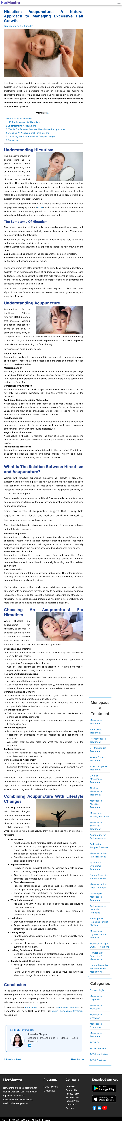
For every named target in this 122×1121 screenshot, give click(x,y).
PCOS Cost (95, 1042)
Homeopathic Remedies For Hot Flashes (99, 921)
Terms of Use (72, 1097)
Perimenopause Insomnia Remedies (98, 909)
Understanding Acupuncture (21, 125)
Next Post (77, 1059)
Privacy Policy (72, 1093)
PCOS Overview (98, 1048)
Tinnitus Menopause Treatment (96, 791)
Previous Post (12, 1059)
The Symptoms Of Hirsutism (24, 122)
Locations (71, 1104)
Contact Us (71, 1090)
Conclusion (12, 140)
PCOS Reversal (51, 1086)
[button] (119, 2)
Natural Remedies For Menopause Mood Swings (99, 968)
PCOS (40, 207)
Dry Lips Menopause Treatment (96, 778)
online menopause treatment (67, 1011)
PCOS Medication (99, 1054)
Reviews (70, 1108)
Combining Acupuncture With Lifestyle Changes (30, 136)
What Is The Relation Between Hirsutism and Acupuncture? (36, 129)
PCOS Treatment (98, 1060)
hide (49, 113)
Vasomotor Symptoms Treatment (95, 865)
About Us (70, 1086)
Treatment (9, 26)
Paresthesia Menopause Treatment (96, 896)
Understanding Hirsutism (19, 118)
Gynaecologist (97, 990)
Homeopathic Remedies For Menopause (97, 956)
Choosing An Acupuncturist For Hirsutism (27, 133)
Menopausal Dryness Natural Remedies (98, 934)
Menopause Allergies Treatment (96, 803)
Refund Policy (72, 1101)
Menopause (49, 1090)
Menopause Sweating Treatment (96, 825)
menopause (31, 1007)
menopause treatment (68, 1007)
